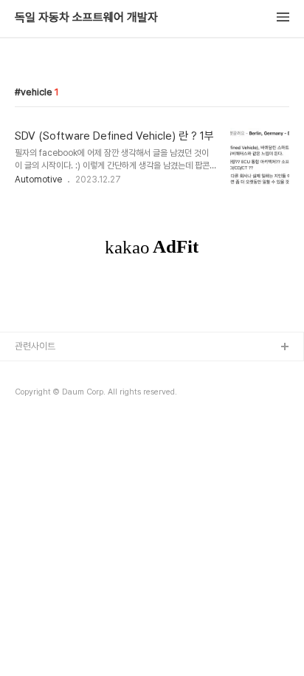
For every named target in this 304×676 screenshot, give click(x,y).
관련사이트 (35, 346)
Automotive (38, 179)
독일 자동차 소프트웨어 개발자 (86, 17)
